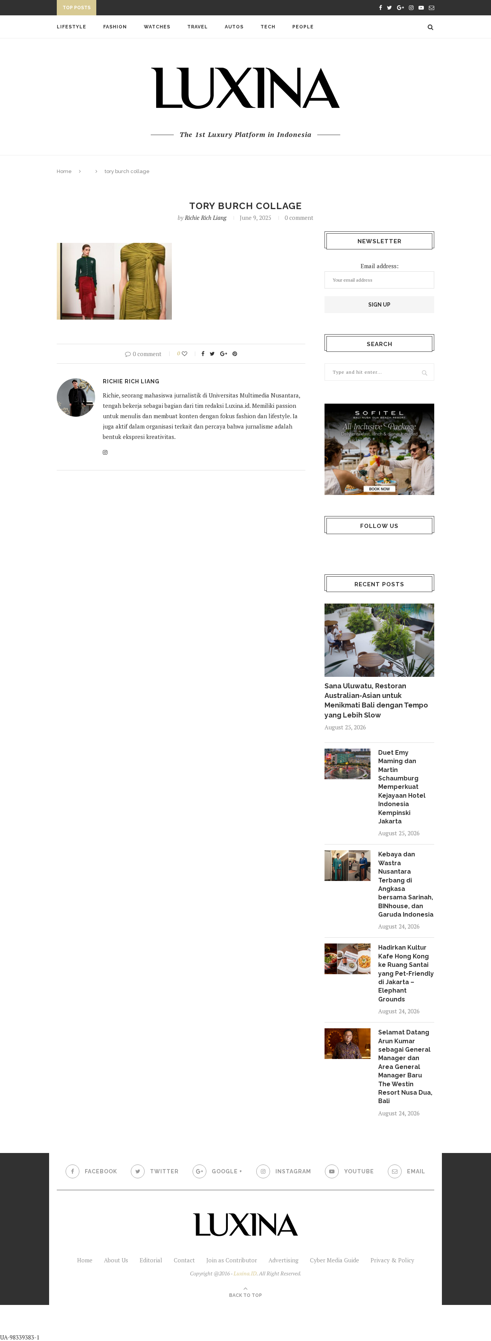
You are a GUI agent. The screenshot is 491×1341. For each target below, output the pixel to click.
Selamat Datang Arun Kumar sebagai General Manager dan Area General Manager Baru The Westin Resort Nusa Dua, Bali (405, 1067)
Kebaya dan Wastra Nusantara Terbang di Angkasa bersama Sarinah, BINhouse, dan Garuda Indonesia (405, 884)
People (303, 27)
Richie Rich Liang (205, 217)
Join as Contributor (231, 1260)
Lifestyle (71, 27)
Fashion (115, 27)
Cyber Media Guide (334, 1260)
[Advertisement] (180, 1322)
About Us (116, 1260)
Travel (197, 27)
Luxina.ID (245, 1273)
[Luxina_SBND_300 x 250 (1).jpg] (379, 449)
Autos (234, 27)
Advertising (283, 1260)
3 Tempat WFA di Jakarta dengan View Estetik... (167, 9)
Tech (267, 27)
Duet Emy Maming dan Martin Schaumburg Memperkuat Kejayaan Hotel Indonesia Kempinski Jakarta (401, 787)
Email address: (380, 266)
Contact (184, 1260)
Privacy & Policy (392, 1260)
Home (64, 171)
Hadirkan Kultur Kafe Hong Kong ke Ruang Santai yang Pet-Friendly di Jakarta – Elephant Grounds (406, 973)
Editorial (151, 1260)
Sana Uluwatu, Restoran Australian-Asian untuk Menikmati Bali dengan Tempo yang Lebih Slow (376, 700)
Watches (157, 27)
